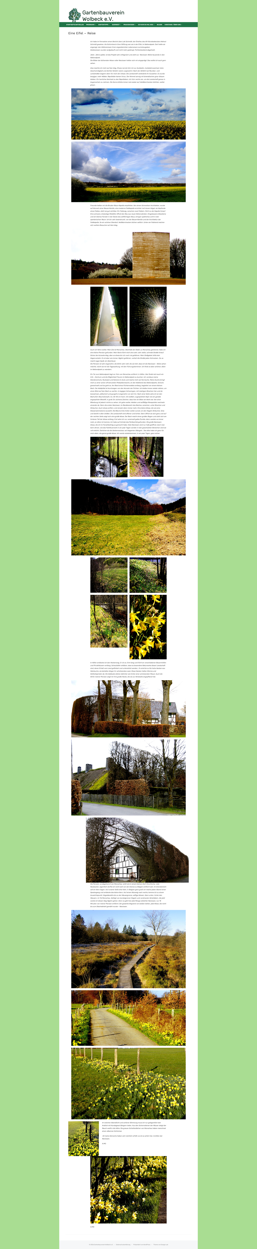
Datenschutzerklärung (123, 1244)
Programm (90, 25)
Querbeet (116, 25)
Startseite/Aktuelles (75, 25)
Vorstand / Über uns (173, 25)
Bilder (159, 25)
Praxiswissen (128, 25)
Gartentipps (103, 25)
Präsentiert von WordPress (141, 1244)
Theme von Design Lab (160, 1244)
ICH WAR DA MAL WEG (145, 25)
